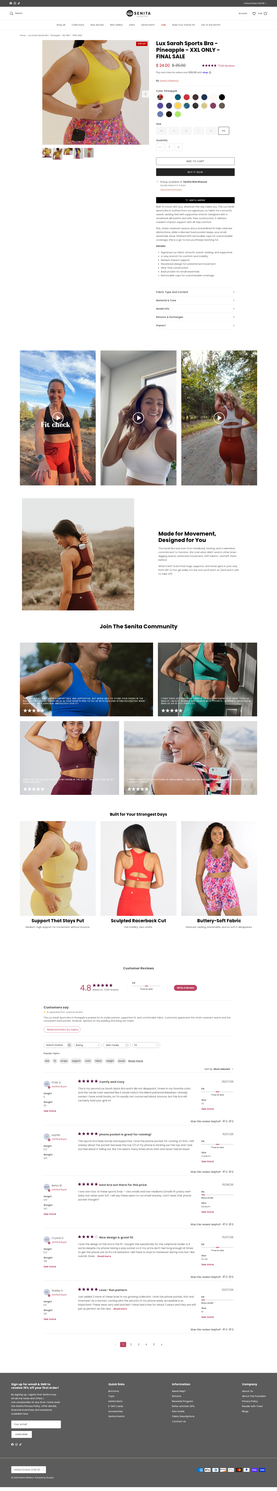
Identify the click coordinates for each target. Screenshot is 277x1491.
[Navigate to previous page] (115, 1344)
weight (110, 1060)
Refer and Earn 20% (183, 1406)
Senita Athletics (169, 80)
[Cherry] (187, 97)
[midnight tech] (169, 106)
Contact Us (179, 1421)
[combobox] (87, 1045)
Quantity (162, 140)
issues (121, 1060)
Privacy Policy (250, 1401)
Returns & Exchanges (169, 317)
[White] (169, 97)
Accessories (115, 1411)
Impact (161, 325)
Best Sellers (116, 24)
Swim (132, 24)
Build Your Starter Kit (183, 24)
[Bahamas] (160, 97)
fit (55, 1060)
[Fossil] (195, 97)
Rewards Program (182, 1401)
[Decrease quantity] (160, 147)
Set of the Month (210, 24)
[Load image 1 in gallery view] (95, 92)
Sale (163, 24)
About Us (247, 1391)
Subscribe (21, 1434)
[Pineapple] (178, 106)
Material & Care (166, 300)
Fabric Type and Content (172, 292)
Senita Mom (148, 24)
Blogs (245, 1411)
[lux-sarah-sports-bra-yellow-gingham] (204, 106)
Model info (162, 308)
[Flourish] (187, 106)
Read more (104, 1256)
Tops (111, 1396)
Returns (176, 1396)
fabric (98, 1060)
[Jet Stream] (213, 97)
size (47, 1060)
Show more (135, 1061)
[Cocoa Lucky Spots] (222, 106)
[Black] (222, 97)
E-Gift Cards (115, 1406)
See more (50, 1111)
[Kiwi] (178, 114)
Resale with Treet (252, 1406)
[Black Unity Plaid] (169, 114)
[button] (57, 418)
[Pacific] (178, 97)
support (76, 1060)
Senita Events (116, 1416)
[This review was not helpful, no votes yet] (230, 1121)
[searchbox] (55, 1045)
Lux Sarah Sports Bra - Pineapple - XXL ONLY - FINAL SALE (55, 35)
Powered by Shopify (44, 1477)
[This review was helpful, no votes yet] (224, 1121)
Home (23, 35)
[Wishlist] (254, 13)
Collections (78, 24)
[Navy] (204, 97)
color (88, 1060)
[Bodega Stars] (160, 114)
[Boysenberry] (213, 106)
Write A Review (185, 987)
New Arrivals (97, 24)
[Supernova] (160, 106)
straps (64, 1060)
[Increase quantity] (178, 147)
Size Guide (178, 1411)
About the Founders (254, 1396)
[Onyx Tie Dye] (195, 106)
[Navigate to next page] (162, 1344)
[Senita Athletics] (138, 13)
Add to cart (195, 161)
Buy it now (195, 172)
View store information (171, 189)
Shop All (61, 24)
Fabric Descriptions (183, 1416)
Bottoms (113, 1391)
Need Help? (179, 1391)
